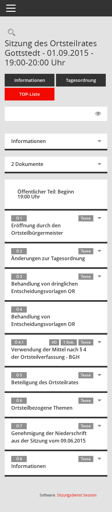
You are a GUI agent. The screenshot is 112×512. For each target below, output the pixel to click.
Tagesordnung (81, 80)
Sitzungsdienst (76, 495)
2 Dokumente (27, 164)
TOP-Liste (29, 94)
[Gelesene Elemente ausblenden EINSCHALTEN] (98, 113)
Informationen (29, 80)
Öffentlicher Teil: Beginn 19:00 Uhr (45, 194)
